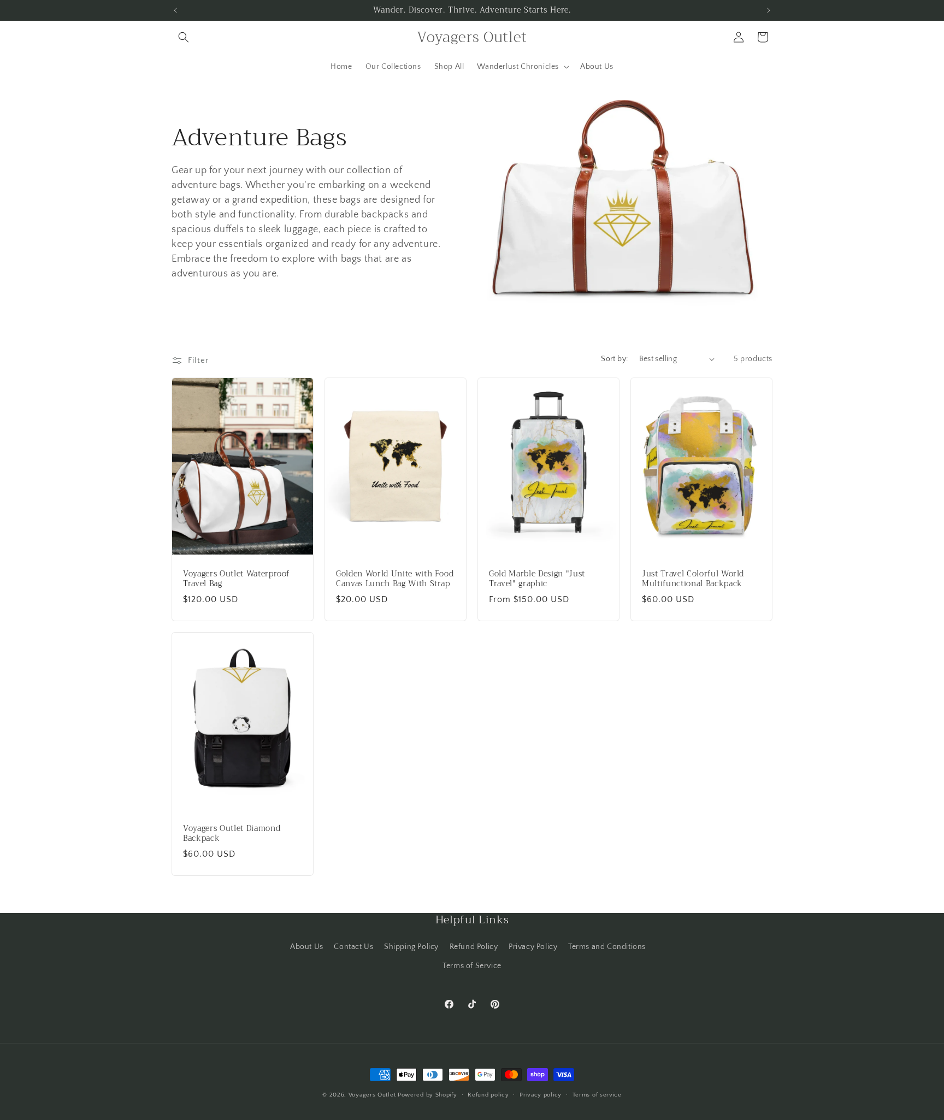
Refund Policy (474, 946)
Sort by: (614, 359)
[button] (184, 37)
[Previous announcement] (175, 10)
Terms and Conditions (607, 946)
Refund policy (488, 1094)
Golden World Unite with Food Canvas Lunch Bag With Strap (394, 578)
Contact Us (353, 946)
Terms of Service (472, 966)
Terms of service (597, 1094)
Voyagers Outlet (372, 1095)
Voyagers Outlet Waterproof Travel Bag (236, 578)
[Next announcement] (769, 10)
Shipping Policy (411, 946)
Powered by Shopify (427, 1095)
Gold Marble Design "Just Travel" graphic (537, 578)
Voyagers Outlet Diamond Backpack (231, 833)
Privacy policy (541, 1094)
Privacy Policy (533, 946)
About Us (306, 946)
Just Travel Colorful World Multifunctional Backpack (693, 578)
